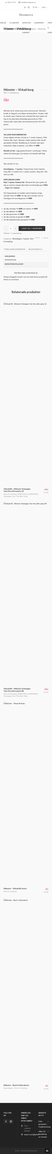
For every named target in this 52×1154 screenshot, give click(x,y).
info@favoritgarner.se (28, 2)
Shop (16, 29)
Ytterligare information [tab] (14, 249)
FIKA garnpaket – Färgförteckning (44, 1124)
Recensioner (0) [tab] (35, 249)
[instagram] (29, 7)
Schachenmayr (10, 260)
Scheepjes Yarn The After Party (16, 496)
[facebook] (25, 7)
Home (10, 29)
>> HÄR (19, 212)
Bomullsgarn (17, 239)
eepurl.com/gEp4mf (31, 1134)
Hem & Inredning (10, 494)
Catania (26, 239)
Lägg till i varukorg (32, 228)
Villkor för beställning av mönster (42, 1134)
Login (43, 7)
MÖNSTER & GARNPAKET (28, 494)
